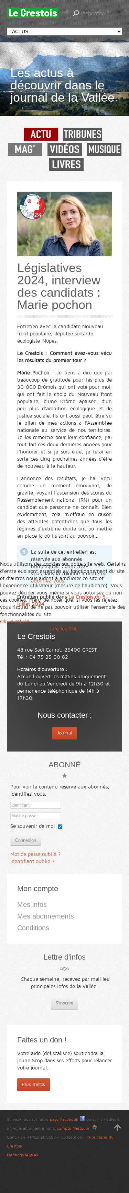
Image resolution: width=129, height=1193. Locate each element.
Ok (3, 621)
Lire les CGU (64, 628)
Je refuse (18, 621)
